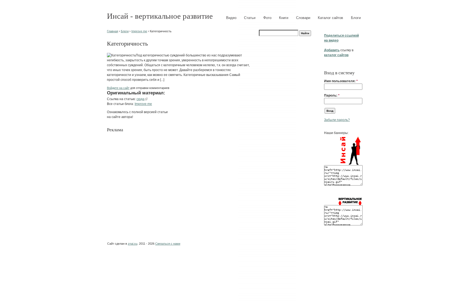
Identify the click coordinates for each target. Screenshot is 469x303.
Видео (231, 18)
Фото (267, 18)
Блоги (356, 18)
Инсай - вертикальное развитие (160, 16)
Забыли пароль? (337, 120)
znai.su (132, 243)
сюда (140, 99)
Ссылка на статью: (122, 99)
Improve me (139, 31)
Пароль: (332, 95)
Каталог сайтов (330, 18)
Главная (112, 31)
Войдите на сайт (118, 88)
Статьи (249, 18)
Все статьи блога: (121, 104)
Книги (283, 18)
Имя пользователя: (341, 81)
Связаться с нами (167, 243)
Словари (303, 18)
